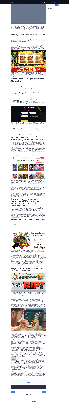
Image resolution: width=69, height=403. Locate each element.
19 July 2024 (15, 24)
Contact (58, 2)
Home (28, 2)
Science (32, 2)
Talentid (12, 24)
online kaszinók (30, 193)
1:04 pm (19, 24)
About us (50, 2)
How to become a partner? (43, 2)
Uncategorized (28, 382)
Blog (54, 2)
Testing (36, 2)
